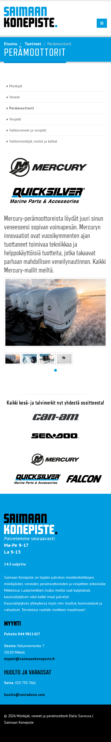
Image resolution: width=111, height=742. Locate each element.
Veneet (14, 97)
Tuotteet (33, 43)
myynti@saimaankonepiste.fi (29, 658)
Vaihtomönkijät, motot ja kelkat (33, 141)
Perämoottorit (21, 108)
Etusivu (10, 43)
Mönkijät (15, 86)
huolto (9, 694)
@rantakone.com (30, 694)
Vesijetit (15, 119)
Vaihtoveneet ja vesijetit (27, 130)
